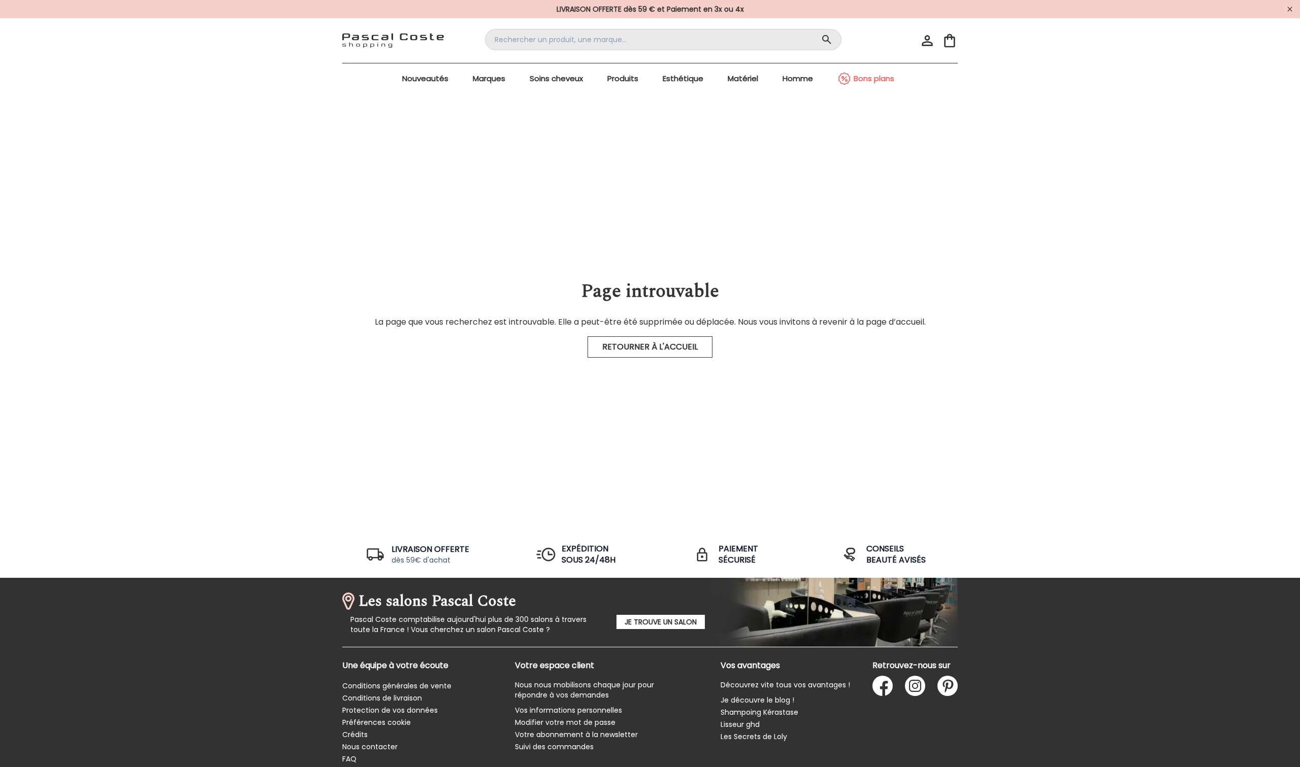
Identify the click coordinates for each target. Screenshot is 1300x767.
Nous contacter (370, 747)
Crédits (355, 734)
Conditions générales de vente (396, 686)
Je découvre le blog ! (757, 700)
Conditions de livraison (382, 698)
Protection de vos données (390, 710)
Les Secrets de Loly (754, 736)
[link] (650, 9)
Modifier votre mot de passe (565, 722)
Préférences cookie (376, 722)
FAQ (349, 759)
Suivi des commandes (554, 747)
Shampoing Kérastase (759, 712)
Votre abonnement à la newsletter (576, 734)
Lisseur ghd (740, 724)
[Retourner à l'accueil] (393, 40)
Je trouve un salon (661, 622)
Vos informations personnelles (568, 710)
